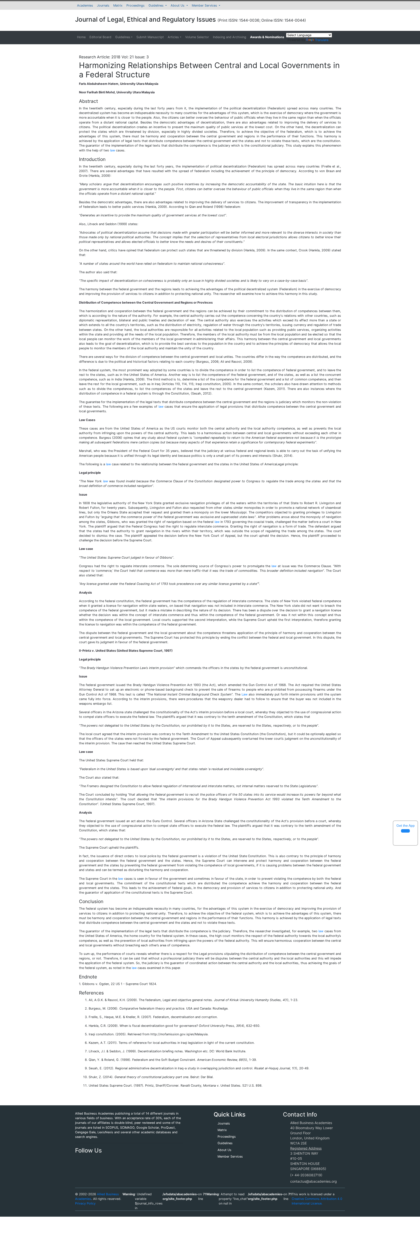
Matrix (117, 5)
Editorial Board (100, 37)
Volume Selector (197, 37)
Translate (321, 40)
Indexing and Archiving (229, 37)
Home (81, 37)
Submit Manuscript (150, 37)
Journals (103, 5)
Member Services (205, 5)
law (112, 150)
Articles (173, 37)
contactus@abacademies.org (313, 1181)
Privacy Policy (85, 1203)
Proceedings (135, 5)
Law (244, 694)
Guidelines (157, 5)
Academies (85, 5)
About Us (178, 5)
